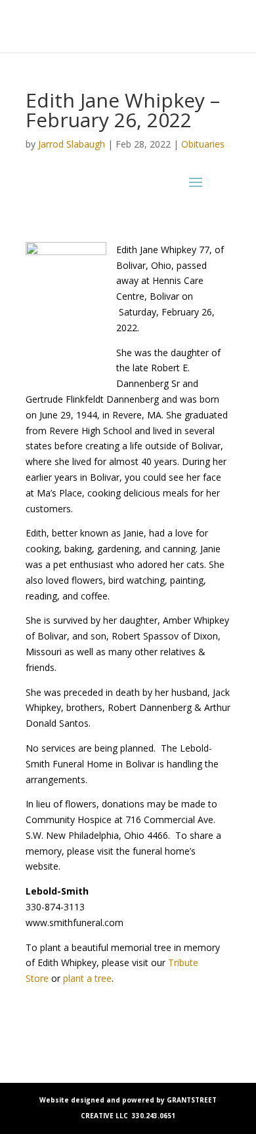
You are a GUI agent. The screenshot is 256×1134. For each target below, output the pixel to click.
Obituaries (202, 144)
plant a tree (87, 978)
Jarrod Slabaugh (71, 144)
